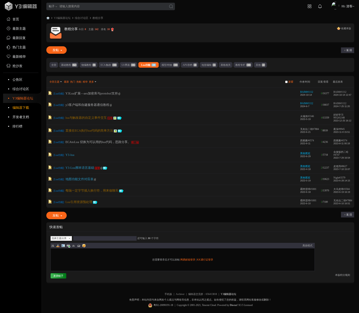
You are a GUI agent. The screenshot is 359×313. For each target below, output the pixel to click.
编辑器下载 (20, 107)
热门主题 (19, 47)
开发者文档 (20, 117)
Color (58, 245)
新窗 (290, 81)
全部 (53, 65)
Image (63, 245)
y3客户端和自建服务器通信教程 (87, 104)
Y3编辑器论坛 (22, 98)
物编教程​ (88, 65)
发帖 (56, 50)
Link (68, 245)
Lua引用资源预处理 (78, 202)
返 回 (349, 50)
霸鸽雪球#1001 (308, 189)
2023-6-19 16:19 (341, 192)
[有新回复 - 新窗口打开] (50, 94)
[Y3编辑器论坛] (20, 6)
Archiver (180, 294)
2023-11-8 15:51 (341, 132)
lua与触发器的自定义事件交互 (86, 117)
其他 (260, 65)
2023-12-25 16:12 (342, 120)
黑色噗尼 (305, 153)
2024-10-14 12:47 (342, 95)
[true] (171, 6)
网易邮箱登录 (187, 259)
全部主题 (54, 81)
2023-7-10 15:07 (341, 169)
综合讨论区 (20, 89)
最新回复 (19, 38)
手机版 (168, 294)
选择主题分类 (59, 238)
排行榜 (17, 126)
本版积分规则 (342, 275)
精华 (85, 81)
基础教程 (68, 65)
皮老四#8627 (340, 166)
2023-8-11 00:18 (341, 143)
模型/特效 (169, 65)
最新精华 (19, 56)
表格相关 (226, 65)
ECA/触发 (108, 65)
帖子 (52, 6)
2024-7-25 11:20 (341, 106)
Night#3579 (339, 177)
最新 (66, 81)
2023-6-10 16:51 (341, 203)
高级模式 (307, 245)
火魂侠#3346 (307, 116)
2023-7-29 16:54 (341, 157)
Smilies (84, 245)
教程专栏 (242, 65)
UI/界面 (128, 65)
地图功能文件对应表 (79, 179)
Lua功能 (148, 65)
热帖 (78, 81)
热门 (72, 81)
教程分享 (97, 18)
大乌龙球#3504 (341, 189)
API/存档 (189, 65)
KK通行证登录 (205, 259)
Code (79, 245)
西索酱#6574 (307, 140)
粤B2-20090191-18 (163, 305)
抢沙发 (17, 66)
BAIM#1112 (306, 91)
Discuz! (234, 305)
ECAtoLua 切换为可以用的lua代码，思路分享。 (98, 142)
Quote (73, 245)
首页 (15, 19)
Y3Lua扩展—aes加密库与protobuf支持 (91, 93)
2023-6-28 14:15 (341, 180)
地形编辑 (208, 65)
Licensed (248, 305)
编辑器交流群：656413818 (202, 294)
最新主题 (19, 28)
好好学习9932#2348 (339, 116)
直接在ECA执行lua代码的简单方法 (89, 130)
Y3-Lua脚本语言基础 (79, 167)
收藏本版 (346, 28)
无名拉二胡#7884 (309, 129)
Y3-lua (69, 154)
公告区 (17, 79)
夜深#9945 (339, 129)
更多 (91, 81)
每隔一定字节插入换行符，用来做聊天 (91, 190)
